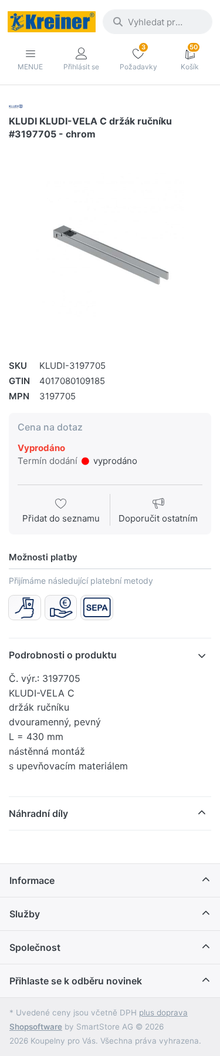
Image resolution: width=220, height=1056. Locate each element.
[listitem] (110, 245)
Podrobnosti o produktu (63, 655)
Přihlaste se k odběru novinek (75, 981)
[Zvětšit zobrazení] (110, 245)
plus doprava (163, 1012)
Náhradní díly (38, 813)
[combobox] (157, 21)
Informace (32, 880)
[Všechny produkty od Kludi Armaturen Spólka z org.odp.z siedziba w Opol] (16, 105)
